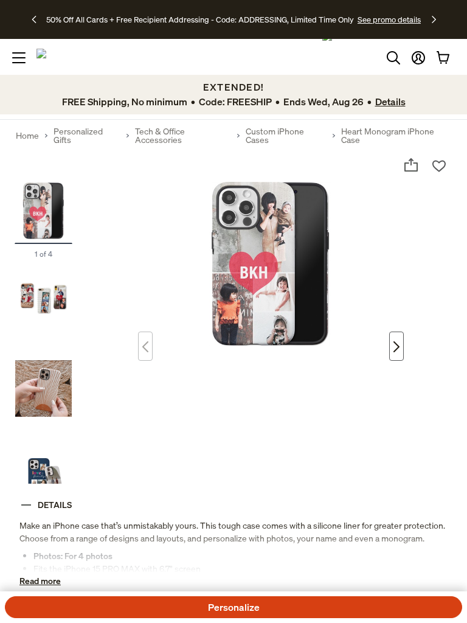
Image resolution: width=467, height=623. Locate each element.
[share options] (411, 165)
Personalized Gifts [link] (78, 135)
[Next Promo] (434, 19)
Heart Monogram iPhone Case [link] (387, 135)
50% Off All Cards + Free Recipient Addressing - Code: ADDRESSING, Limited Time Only (200, 19)
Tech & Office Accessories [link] (160, 135)
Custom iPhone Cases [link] (275, 135)
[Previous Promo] (38, 19)
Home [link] (27, 135)
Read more (40, 580)
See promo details (389, 19)
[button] (418, 57)
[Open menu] (19, 57)
